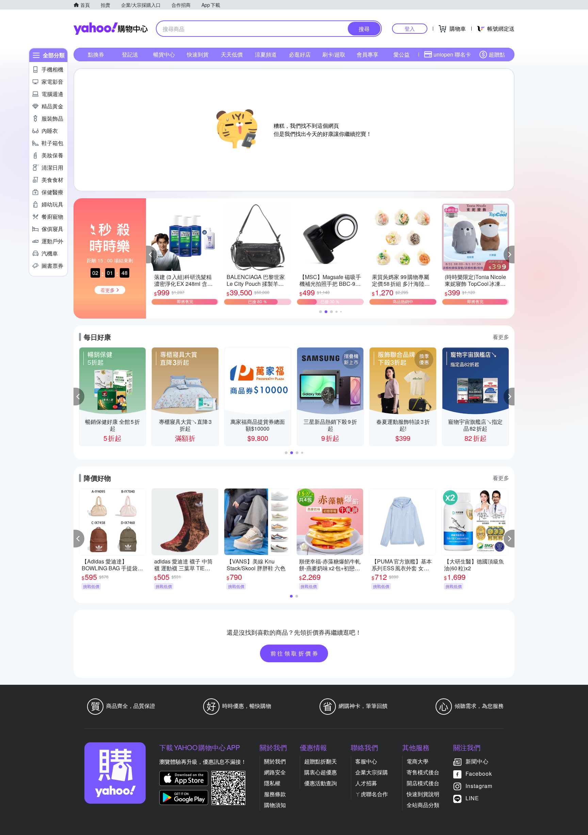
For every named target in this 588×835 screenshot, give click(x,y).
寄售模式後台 (423, 772)
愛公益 (401, 54)
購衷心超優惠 (320, 772)
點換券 (96, 54)
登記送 (130, 54)
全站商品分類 (423, 805)
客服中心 (366, 761)
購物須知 (275, 805)
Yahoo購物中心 (111, 28)
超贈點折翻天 (320, 761)
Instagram (479, 786)
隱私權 (272, 783)
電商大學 (417, 761)
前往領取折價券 (295, 653)
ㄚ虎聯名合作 (371, 794)
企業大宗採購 (371, 772)
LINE (472, 798)
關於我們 (275, 761)
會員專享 (367, 54)
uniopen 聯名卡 (452, 54)
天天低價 (232, 54)
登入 (410, 28)
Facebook (479, 773)
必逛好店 (300, 54)
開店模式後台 (423, 783)
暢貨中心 (164, 54)
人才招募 (366, 783)
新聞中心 (477, 761)
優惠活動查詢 (320, 783)
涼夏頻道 (266, 54)
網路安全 (275, 772)
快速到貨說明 (423, 794)
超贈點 (497, 54)
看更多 (501, 337)
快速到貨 (198, 54)
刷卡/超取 (333, 54)
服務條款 (275, 794)
